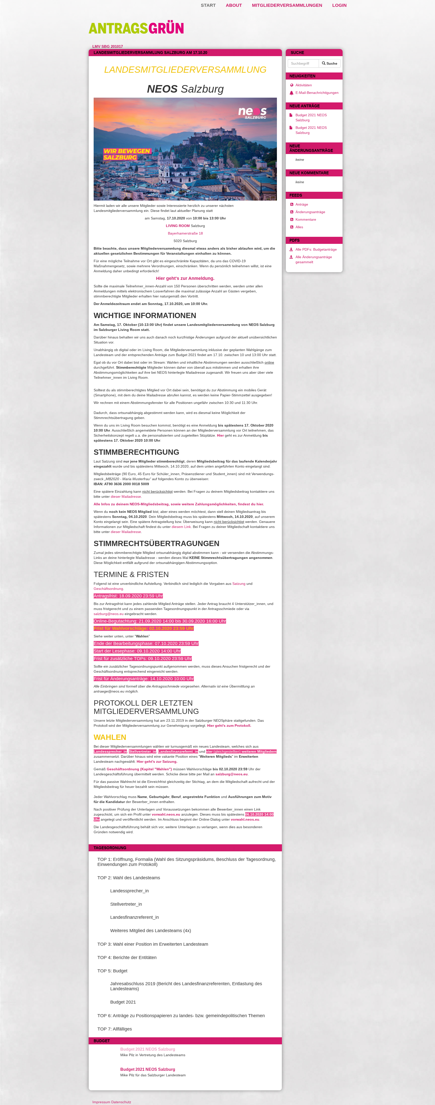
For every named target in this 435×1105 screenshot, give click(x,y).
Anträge (302, 204)
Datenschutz (121, 1102)
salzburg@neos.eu (109, 614)
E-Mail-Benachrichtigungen (317, 93)
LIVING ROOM (178, 226)
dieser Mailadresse (126, 496)
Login (339, 5)
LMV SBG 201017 (107, 46)
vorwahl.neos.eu (166, 814)
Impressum (101, 1102)
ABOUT (234, 5)
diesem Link (181, 527)
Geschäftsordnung (108, 589)
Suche (331, 63)
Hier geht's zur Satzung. (157, 761)
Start (208, 5)
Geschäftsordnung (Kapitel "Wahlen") (139, 769)
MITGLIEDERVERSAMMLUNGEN (287, 5)
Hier (220, 435)
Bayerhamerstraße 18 (185, 233)
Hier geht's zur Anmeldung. (185, 278)
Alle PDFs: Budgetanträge (316, 249)
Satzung (238, 584)
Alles (299, 227)
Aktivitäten (304, 85)
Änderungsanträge (310, 212)
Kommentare (306, 219)
